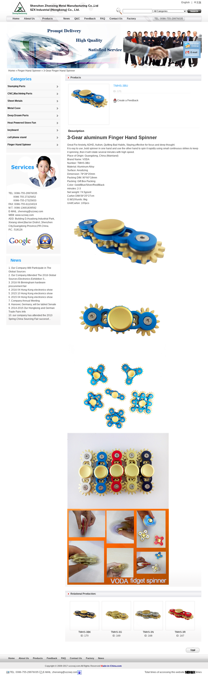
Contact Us (115, 18)
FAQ (102, 18)
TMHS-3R (180, 632)
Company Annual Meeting (25, 300)
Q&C (77, 18)
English (185, 2)
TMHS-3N (148, 632)
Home (16, 18)
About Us (29, 18)
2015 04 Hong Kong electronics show (32, 297)
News (66, 18)
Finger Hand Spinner (29, 70)
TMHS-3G (116, 632)
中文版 (197, 2)
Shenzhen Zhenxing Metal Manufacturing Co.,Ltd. (20, 9)
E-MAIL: (13, 211)
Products (47, 18)
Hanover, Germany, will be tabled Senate (33, 304)
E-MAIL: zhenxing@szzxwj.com (60, 672)
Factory (131, 18)
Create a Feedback (127, 100)
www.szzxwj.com (24, 215)
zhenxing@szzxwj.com (30, 211)
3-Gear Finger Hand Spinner (59, 70)
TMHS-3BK (84, 632)
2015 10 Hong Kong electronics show (32, 293)
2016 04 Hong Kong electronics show (32, 289)
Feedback (90, 18)
